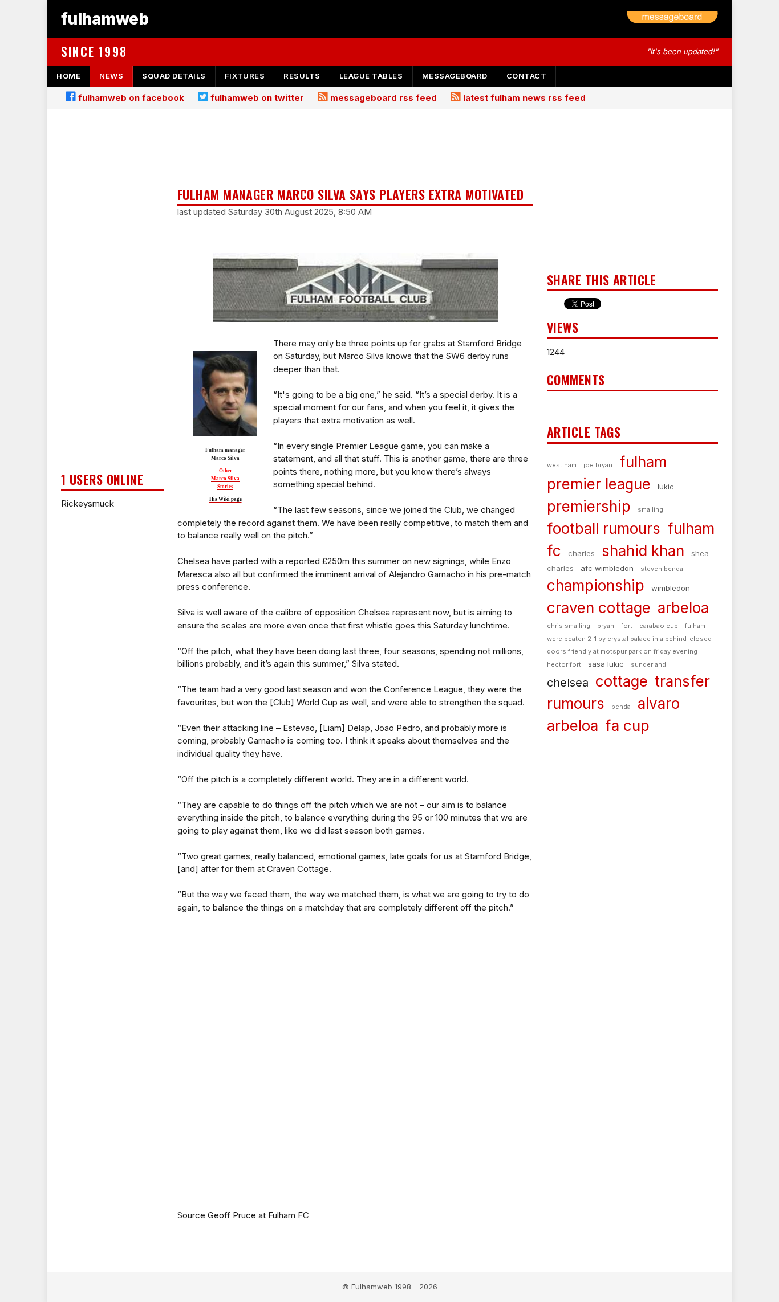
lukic (666, 486)
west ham (562, 465)
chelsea (568, 682)
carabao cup (658, 626)
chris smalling (568, 626)
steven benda (661, 569)
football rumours (603, 528)
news (111, 75)
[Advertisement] (112, 294)
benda (621, 707)
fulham (643, 462)
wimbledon (670, 588)
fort (626, 626)
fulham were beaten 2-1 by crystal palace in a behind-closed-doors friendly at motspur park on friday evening (631, 638)
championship (595, 585)
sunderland (648, 664)
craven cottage (599, 608)
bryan (605, 626)
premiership (589, 506)
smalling (650, 509)
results (301, 75)
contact (526, 75)
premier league (599, 484)
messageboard (455, 75)
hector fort (564, 664)
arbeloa (683, 608)
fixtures (245, 75)
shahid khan (643, 551)
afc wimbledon (607, 568)
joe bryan (597, 465)
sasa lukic (606, 663)
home (68, 75)
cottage (621, 681)
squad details (174, 75)
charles (581, 553)
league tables (371, 75)
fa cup (627, 725)
